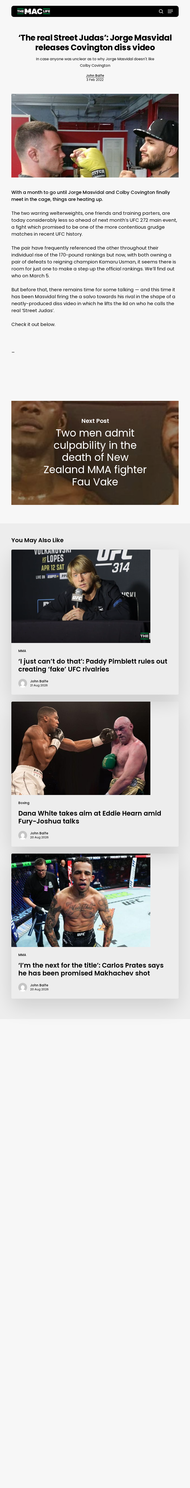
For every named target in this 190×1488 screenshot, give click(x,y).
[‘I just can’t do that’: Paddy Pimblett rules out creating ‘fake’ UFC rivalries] (95, 622)
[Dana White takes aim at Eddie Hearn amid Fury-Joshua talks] (95, 774)
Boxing (23, 803)
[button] (170, 11)
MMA (22, 651)
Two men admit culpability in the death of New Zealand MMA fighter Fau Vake (95, 453)
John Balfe (95, 75)
